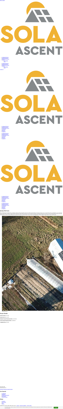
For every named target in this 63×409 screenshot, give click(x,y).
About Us (3, 129)
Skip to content (2, 0)
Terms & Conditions (23, 405)
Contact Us (3, 131)
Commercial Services (5, 57)
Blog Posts (3, 130)
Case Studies (6, 60)
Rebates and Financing (5, 65)
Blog (4, 61)
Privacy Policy (29, 405)
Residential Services (5, 58)
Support (18, 405)
